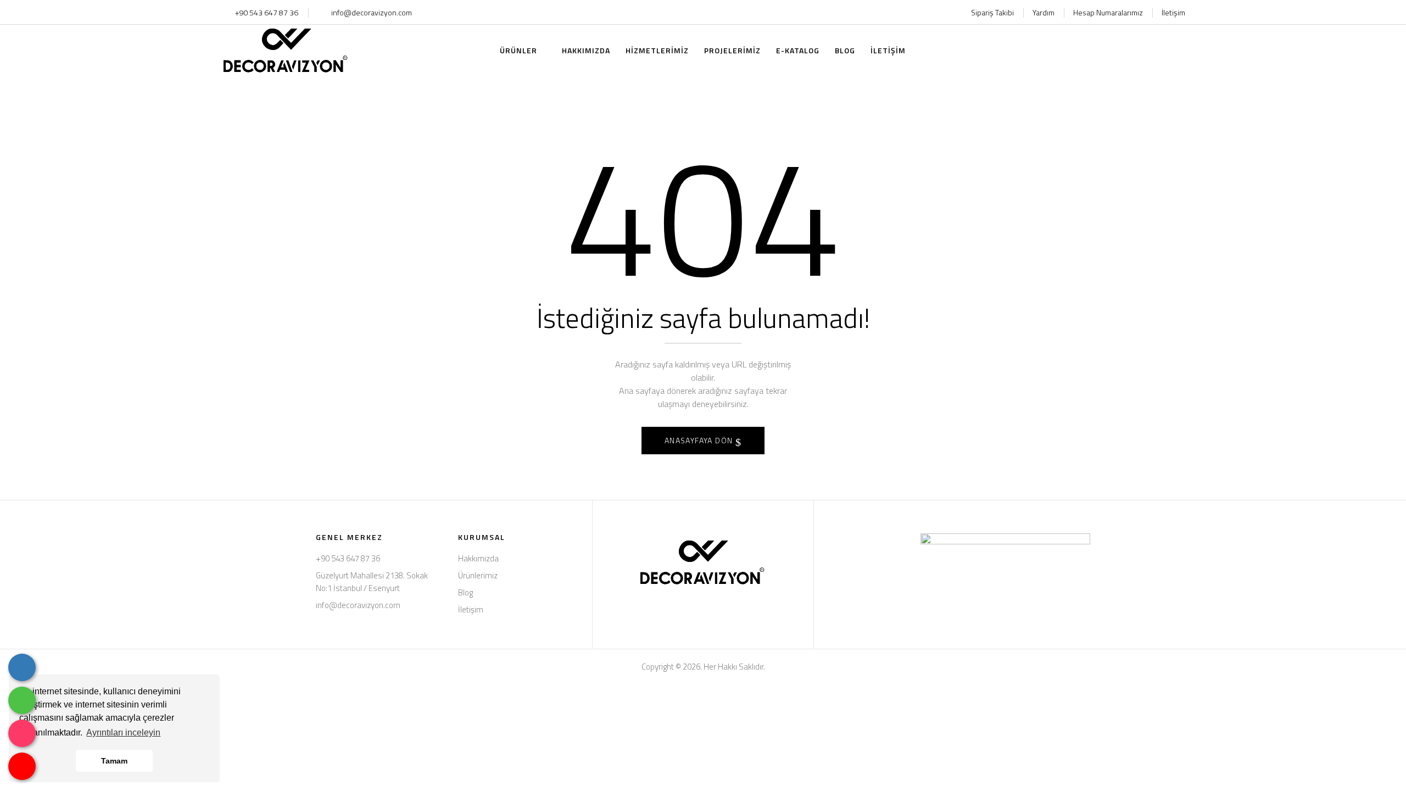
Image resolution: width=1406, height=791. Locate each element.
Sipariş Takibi (992, 12)
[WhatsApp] (22, 700)
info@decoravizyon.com (371, 12)
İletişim (1173, 12)
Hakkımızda (478, 558)
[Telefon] (22, 667)
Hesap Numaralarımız (1108, 12)
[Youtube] (22, 766)
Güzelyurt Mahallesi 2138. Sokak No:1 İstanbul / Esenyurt (372, 581)
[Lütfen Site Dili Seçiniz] (1160, 50)
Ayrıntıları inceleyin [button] (123, 732)
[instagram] (22, 733)
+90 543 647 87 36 (265, 12)
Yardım (1043, 12)
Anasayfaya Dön (700, 440)
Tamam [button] (114, 760)
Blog (465, 592)
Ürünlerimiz (478, 575)
